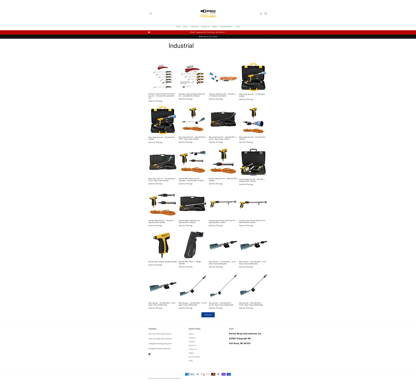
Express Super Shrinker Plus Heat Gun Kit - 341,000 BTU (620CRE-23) (161, 96)
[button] (150, 13)
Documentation (194, 357)
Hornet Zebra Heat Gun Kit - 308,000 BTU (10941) (190, 221)
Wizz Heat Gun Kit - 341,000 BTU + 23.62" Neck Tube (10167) (223, 138)
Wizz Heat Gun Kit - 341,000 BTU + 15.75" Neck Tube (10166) (193, 138)
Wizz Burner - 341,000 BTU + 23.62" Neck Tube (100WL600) (221, 304)
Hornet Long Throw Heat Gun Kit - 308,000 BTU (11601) (222, 221)
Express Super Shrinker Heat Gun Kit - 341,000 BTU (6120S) (192, 95)
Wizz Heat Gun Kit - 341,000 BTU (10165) (161, 138)
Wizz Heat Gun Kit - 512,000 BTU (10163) (252, 138)
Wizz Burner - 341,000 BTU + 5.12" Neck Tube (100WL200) (253, 263)
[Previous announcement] (149, 36)
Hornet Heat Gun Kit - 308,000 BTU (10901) (223, 179)
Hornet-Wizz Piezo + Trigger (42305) (190, 262)
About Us (192, 345)
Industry (192, 341)
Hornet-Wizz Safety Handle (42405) (162, 262)
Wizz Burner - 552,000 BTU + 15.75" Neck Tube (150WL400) (251, 304)
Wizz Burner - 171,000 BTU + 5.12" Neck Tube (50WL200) (222, 263)
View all (208, 315)
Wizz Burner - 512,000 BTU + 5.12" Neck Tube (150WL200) (162, 304)
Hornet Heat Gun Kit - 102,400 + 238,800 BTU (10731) (252, 180)
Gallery (191, 353)
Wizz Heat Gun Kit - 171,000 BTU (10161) (252, 95)
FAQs (191, 361)
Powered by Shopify (174, 378)
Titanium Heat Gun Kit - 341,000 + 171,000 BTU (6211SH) (222, 95)
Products (192, 338)
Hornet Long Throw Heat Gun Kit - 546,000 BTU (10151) (252, 221)
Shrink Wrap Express (160, 378)
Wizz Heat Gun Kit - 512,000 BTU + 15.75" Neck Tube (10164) (162, 179)
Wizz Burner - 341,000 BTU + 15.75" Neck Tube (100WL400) (193, 304)
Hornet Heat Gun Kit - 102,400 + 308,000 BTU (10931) (161, 221)
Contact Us (193, 349)
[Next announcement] (266, 36)
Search (191, 334)
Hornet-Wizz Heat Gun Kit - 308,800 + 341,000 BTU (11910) (191, 179)
